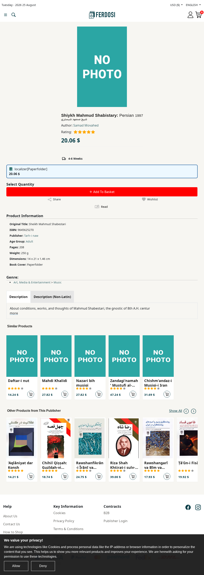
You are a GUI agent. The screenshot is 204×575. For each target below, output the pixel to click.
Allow (16, 566)
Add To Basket (103, 192)
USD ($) (175, 5)
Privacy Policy (63, 521)
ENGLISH (192, 5)
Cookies (59, 513)
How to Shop (13, 532)
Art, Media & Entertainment (32, 282)
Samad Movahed (86, 125)
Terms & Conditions (68, 529)
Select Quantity (20, 184)
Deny (43, 566)
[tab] (18, 297)
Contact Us (11, 524)
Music (58, 282)
